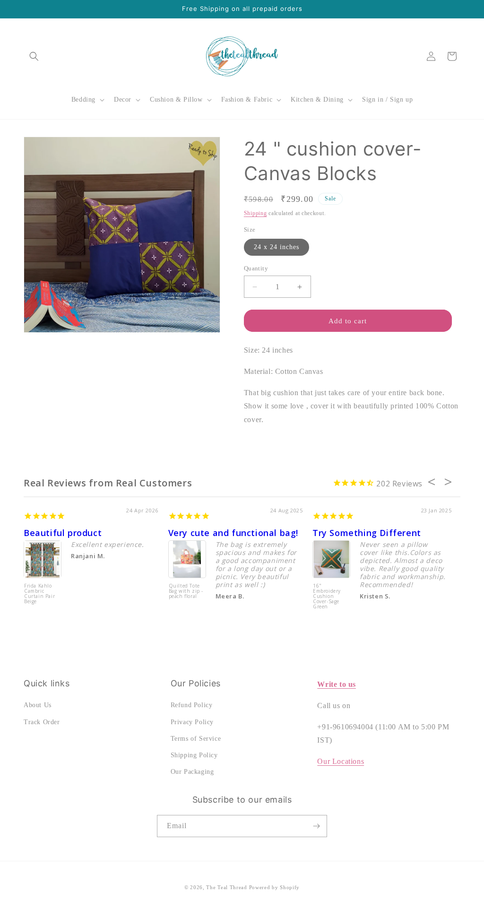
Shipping (255, 213)
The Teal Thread (226, 887)
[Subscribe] (316, 826)
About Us (38, 705)
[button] (34, 56)
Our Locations (340, 761)
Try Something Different (366, 532)
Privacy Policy (192, 722)
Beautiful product (63, 532)
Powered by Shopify (274, 887)
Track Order (42, 722)
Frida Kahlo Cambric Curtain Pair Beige (39, 594)
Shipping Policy (194, 755)
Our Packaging (192, 771)
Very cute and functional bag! (233, 532)
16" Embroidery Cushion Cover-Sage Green (327, 596)
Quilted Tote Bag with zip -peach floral (186, 591)
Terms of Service (196, 738)
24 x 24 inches (276, 247)
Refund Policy (192, 705)
